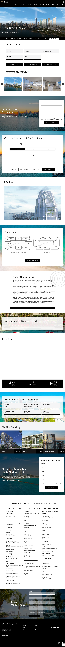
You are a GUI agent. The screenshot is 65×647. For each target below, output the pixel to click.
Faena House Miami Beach (28, 545)
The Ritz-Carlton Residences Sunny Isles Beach (50, 566)
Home (15, 4)
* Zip (42, 467)
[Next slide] (63, 84)
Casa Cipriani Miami (27, 544)
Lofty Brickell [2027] (9, 538)
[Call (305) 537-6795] (63, 2)
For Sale (17, 149)
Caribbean (26, 542)
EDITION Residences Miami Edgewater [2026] (31, 517)
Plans (25, 38)
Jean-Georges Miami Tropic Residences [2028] (49, 548)
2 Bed (32, 144)
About (30, 38)
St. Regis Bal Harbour (9, 517)
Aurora (43, 560)
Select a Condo (52, 38)
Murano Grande (44, 524)
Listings (19, 38)
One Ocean (44, 530)
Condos (36, 627)
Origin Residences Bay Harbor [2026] (12, 528)
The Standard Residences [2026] (47, 551)
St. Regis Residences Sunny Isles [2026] (48, 564)
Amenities (37, 38)
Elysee (25, 520)
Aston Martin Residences (10, 570)
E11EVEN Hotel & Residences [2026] (12, 573)
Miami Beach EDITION (28, 548)
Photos (13, 38)
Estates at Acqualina (45, 563)
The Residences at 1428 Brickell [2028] (12, 542)
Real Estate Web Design (4, 643)
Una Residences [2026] (10, 549)
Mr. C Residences (9, 553)
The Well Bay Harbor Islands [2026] (12, 530)
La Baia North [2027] (9, 524)
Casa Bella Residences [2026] (11, 572)
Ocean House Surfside (45, 573)
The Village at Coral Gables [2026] (12, 558)
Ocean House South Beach (46, 527)
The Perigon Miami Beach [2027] (29, 537)
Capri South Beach (45, 540)
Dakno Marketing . (13, 643)
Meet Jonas (60, 4)
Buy (36, 625)
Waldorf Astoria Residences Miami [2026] (13, 583)
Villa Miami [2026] (27, 523)
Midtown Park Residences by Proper (48, 549)
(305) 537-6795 (5, 631)
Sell (24, 4)
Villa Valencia (8, 560)
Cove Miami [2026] (27, 516)
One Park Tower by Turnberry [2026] (48, 555)
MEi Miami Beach (27, 534)
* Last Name (43, 106)
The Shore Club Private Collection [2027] (31, 569)
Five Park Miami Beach (45, 541)
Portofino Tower (44, 531)
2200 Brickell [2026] (9, 534)
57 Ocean (25, 531)
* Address (43, 463)
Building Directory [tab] (44, 503)
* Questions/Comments (33, 604)
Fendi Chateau (44, 571)
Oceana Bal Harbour (9, 513)
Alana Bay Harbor (9, 521)
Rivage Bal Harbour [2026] (10, 516)
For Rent (47, 149)
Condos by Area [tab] (20, 503)
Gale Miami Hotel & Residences (11, 577)
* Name (42, 471)
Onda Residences (9, 527)
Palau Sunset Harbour (45, 537)
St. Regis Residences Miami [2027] (12, 541)
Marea (43, 523)
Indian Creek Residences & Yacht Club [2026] (13, 523)
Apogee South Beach (45, 516)
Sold (32, 149)
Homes (24, 629)
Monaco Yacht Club (27, 556)
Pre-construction (38, 629)
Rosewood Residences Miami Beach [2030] (31, 564)
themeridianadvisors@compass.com (9, 633)
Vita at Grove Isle (9, 554)
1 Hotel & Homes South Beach (29, 563)
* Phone (42, 115)
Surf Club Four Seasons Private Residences (49, 575)
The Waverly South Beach (46, 544)
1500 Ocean (26, 573)
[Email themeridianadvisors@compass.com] (61, 2)
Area (24, 631)
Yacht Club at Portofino (45, 534)
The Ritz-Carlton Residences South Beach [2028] (32, 566)
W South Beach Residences (28, 570)
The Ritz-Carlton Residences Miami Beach (31, 528)
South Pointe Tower (45, 533)
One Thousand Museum (10, 580)
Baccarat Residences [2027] (11, 535)
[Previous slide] (2, 84)
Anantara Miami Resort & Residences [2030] (31, 513)
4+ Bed (43, 144)
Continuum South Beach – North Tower (48, 517)
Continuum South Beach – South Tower (48, 519)
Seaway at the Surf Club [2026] (47, 574)
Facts (7, 38)
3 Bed (38, 144)
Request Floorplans (31, 260)
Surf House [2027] (45, 577)
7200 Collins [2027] (27, 552)
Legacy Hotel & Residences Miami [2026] (13, 576)
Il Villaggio (25, 574)
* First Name (43, 102)
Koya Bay (43, 556)
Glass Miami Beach (45, 520)
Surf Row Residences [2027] (46, 578)
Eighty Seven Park (27, 555)
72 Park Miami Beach (27, 553)
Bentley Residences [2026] (46, 562)
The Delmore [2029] (45, 580)
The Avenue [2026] (9, 561)
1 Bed (27, 144)
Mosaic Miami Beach (27, 535)
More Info (44, 38)
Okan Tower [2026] (9, 579)
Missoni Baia (26, 519)
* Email (42, 111)
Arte (42, 570)
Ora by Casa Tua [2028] (10, 539)
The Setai (25, 567)
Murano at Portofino (45, 526)
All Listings (21, 144)
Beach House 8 (26, 541)
